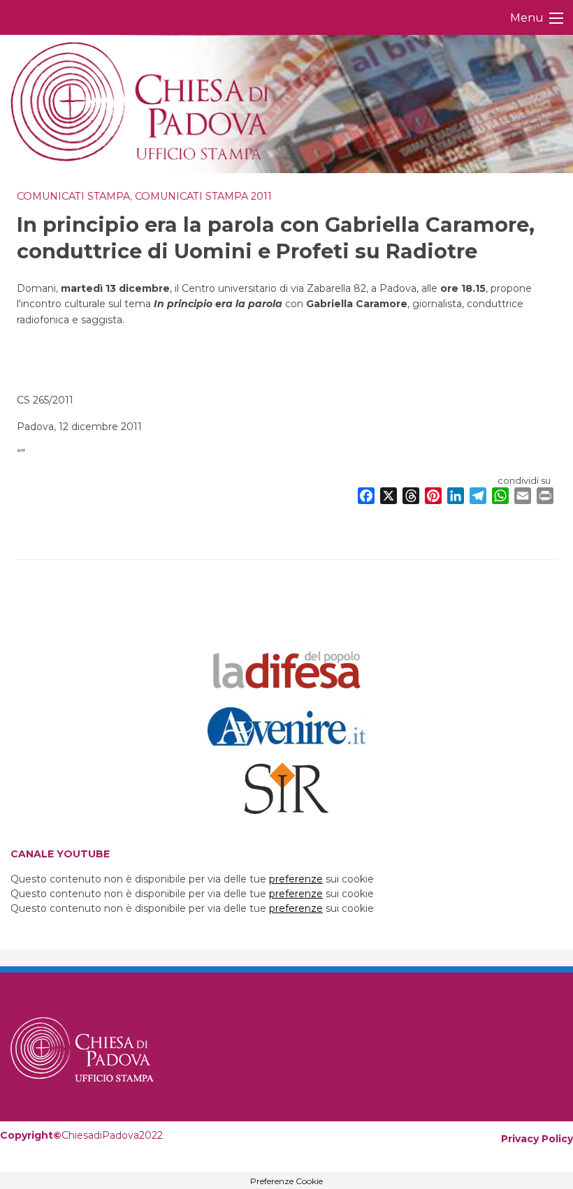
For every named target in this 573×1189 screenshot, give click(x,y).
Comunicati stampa (73, 196)
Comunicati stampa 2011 (203, 196)
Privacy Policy (537, 1138)
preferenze (296, 879)
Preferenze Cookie (286, 1181)
